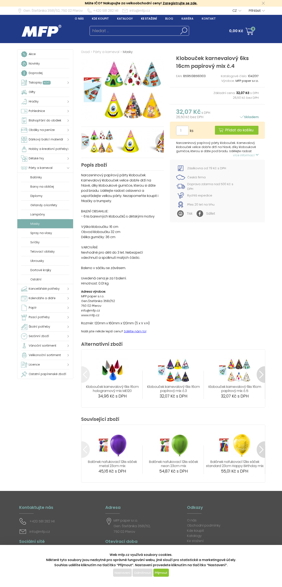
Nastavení (122, 573)
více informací (244, 155)
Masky (128, 51)
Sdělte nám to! (135, 331)
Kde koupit (100, 18)
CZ (234, 10)
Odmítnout (142, 573)
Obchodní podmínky (203, 525)
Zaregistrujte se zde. (180, 3)
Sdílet (210, 213)
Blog (169, 18)
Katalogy (125, 18)
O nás (79, 18)
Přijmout (161, 573)
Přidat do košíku (239, 130)
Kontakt (209, 18)
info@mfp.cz (140, 10)
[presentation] (85, 141)
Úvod (85, 51)
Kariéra (187, 18)
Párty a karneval (106, 51)
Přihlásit (255, 10)
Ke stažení (149, 18)
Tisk (189, 213)
